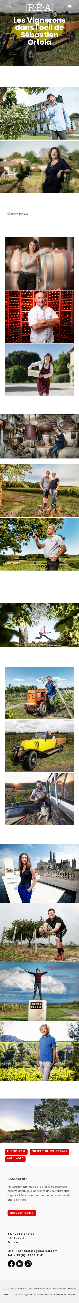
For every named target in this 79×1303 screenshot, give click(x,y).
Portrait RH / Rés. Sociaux (49, 1151)
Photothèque (16, 1151)
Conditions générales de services (32, 1294)
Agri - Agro (15, 1158)
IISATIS (71, 1294)
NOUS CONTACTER (21, 1212)
